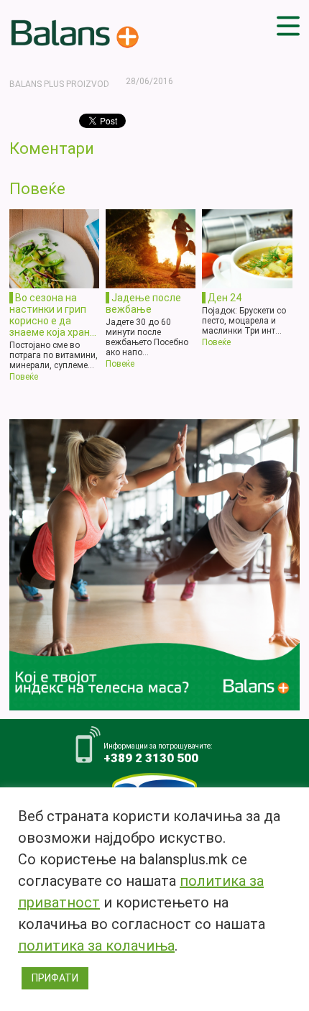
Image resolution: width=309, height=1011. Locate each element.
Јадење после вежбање (143, 303)
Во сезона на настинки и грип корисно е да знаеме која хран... (52, 315)
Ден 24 (224, 297)
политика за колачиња (96, 945)
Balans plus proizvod (59, 84)
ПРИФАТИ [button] (55, 978)
